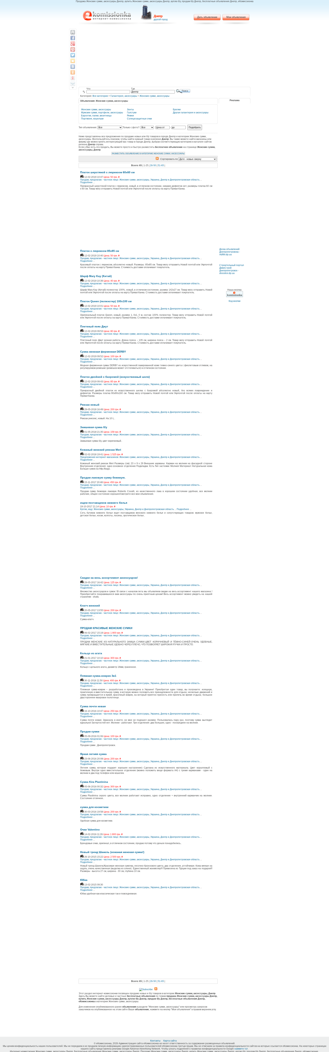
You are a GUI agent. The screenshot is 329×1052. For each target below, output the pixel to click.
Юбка (83, 879)
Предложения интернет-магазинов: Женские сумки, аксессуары (114, 457)
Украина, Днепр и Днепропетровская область (175, 179)
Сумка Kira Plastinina (94, 781)
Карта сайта (170, 1040)
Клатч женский (90, 605)
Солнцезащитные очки (139, 118)
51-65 (161, 165)
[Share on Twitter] (72, 55)
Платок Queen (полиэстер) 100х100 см (106, 301)
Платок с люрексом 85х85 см (99, 250)
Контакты (155, 1040)
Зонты (130, 109)
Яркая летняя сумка (93, 754)
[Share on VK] (72, 66)
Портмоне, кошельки (92, 118)
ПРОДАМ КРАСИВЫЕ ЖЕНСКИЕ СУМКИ (106, 628)
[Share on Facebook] (72, 38)
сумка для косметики (94, 807)
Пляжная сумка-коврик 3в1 (98, 675)
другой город (161, 19)
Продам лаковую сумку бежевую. (102, 477)
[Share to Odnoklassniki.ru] (72, 72)
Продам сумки (89, 731)
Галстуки (132, 112)
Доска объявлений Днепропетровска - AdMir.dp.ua (229, 252)
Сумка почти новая (93, 706)
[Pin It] (72, 49)
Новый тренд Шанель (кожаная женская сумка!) (112, 852)
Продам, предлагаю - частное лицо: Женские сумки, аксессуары (114, 179)
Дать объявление (207, 17)
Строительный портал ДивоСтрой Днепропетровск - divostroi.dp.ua (231, 269)
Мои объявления (236, 17)
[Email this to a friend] (72, 83)
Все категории (100, 96)
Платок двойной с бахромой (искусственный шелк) (115, 376)
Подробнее (86, 182)
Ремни (130, 115)
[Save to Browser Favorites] (72, 61)
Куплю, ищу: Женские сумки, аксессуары (102, 509)
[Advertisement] (164, 56)
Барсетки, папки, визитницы (96, 115)
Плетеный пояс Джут (94, 326)
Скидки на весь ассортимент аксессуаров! (109, 577)
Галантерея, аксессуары (123, 96)
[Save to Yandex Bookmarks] (72, 78)
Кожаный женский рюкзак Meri (100, 449)
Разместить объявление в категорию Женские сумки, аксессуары (148, 153)
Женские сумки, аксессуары (154, 96)
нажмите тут (241, 1048)
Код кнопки (234, 301)
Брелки (177, 109)
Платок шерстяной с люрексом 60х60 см (107, 172)
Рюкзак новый (89, 404)
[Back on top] (72, 32)
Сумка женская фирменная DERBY (103, 351)
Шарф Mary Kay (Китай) (96, 276)
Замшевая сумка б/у (93, 427)
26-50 (153, 165)
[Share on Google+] (72, 43)
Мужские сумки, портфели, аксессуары (102, 112)
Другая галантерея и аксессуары (190, 112)
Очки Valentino (90, 829)
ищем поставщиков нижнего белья (103, 502)
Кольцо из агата (91, 653)
